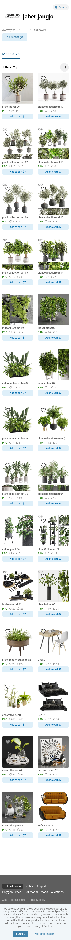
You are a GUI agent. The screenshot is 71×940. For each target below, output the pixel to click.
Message (17, 37)
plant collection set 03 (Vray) (53, 438)
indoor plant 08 (46, 327)
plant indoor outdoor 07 (15, 438)
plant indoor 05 (46, 604)
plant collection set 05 (15, 493)
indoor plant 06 (11, 549)
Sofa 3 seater (45, 825)
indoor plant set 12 (13, 327)
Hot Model (31, 892)
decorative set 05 (12, 715)
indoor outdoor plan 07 (15, 383)
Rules (29, 886)
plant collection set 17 (15, 162)
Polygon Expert (11, 892)
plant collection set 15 (15, 272)
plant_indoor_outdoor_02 (16, 659)
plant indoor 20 (11, 106)
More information (44, 933)
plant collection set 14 (50, 272)
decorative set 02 (48, 770)
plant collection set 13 (50, 162)
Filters (7, 67)
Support (41, 886)
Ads (4, 899)
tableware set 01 (11, 604)
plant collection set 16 (15, 217)
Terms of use (18, 899)
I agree (20, 933)
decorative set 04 (12, 770)
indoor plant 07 (46, 383)
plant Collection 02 (49, 549)
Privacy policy (37, 899)
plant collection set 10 (50, 217)
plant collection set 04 (50, 493)
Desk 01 (42, 659)
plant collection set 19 (50, 106)
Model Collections (52, 892)
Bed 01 (42, 715)
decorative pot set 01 (14, 825)
